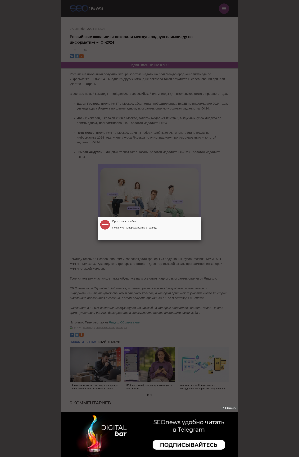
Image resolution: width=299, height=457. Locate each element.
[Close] (201, 217)
